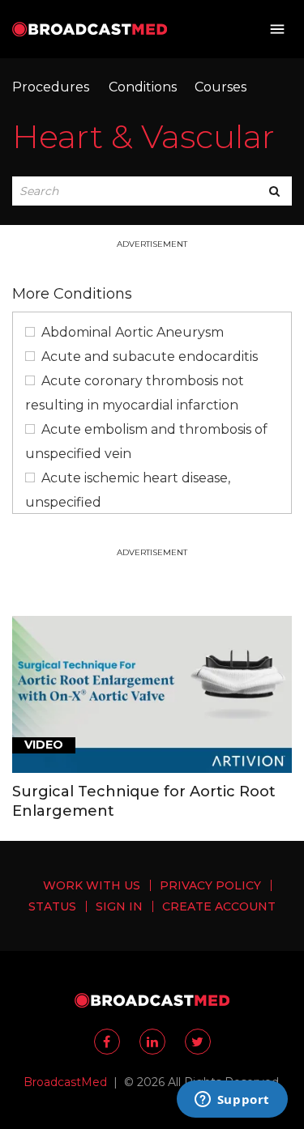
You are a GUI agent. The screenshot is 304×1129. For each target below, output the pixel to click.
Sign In (119, 906)
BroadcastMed (65, 1082)
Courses (220, 87)
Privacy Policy (210, 885)
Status (52, 906)
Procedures (50, 87)
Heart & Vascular (143, 136)
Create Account (219, 906)
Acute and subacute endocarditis (149, 356)
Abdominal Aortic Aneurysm (132, 332)
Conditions (143, 87)
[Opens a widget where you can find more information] (232, 1100)
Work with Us (91, 885)
